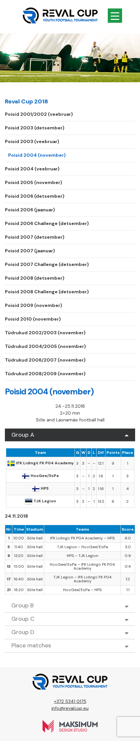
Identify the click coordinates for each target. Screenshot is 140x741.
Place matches (31, 645)
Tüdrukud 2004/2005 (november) (45, 346)
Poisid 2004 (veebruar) (32, 169)
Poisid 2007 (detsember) (34, 237)
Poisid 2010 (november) (33, 319)
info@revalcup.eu (70, 708)
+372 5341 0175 (70, 701)
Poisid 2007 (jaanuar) (30, 251)
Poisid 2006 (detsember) (34, 196)
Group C (23, 619)
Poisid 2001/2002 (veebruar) (39, 114)
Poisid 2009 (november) (33, 305)
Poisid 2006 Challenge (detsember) (47, 223)
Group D (22, 632)
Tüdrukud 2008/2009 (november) (45, 374)
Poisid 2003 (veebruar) (32, 141)
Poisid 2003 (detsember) (34, 128)
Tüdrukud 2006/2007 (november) (45, 360)
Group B (22, 605)
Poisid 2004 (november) (37, 155)
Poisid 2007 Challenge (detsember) (47, 264)
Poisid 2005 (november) (33, 182)
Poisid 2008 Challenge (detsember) (47, 292)
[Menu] (115, 15)
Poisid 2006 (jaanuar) (30, 210)
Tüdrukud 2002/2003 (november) (45, 333)
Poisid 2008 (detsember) (34, 278)
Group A (22, 435)
